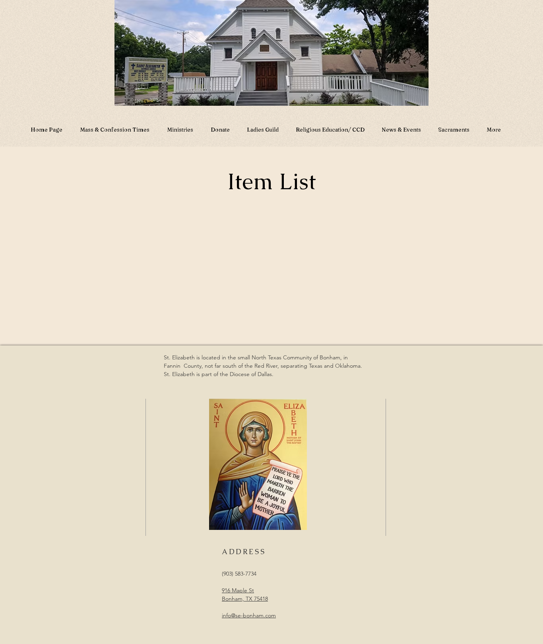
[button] (401, 126)
